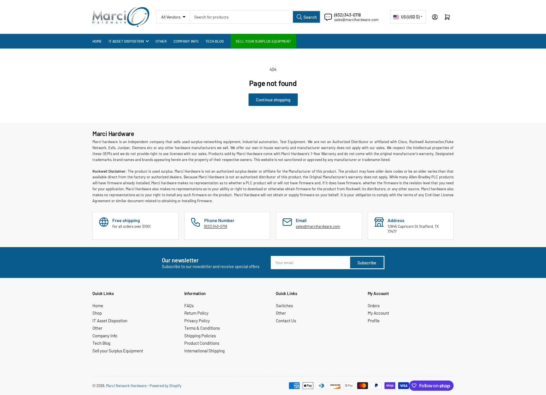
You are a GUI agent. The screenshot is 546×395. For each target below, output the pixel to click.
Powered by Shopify (165, 385)
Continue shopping (273, 99)
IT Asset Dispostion (126, 41)
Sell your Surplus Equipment (263, 41)
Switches (284, 305)
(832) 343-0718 (347, 14)
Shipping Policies (200, 335)
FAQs (189, 305)
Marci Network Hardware (126, 385)
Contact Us (286, 320)
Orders (374, 305)
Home (97, 41)
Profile (374, 320)
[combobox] (255, 17)
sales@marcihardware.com (356, 19)
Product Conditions (201, 343)
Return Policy (196, 312)
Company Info (185, 41)
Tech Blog (214, 41)
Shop (97, 312)
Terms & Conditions (202, 328)
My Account (378, 312)
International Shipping (204, 350)
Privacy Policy (197, 320)
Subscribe (366, 262)
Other (161, 41)
